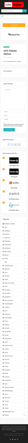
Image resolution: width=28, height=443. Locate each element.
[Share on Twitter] (12, 144)
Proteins (7, 349)
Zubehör (7, 415)
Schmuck (7, 359)
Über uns (6, 433)
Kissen (6, 321)
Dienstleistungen (9, 265)
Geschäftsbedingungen (19, 433)
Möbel (6, 342)
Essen (6, 272)
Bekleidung (10, 57)
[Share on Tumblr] (19, 144)
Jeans (6, 310)
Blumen (6, 255)
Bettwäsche (7, 248)
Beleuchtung (8, 244)
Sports (6, 394)
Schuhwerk (7, 370)
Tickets (6, 404)
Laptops (7, 335)
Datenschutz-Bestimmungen (11, 435)
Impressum (20, 435)
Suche (24, 10)
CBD (6, 262)
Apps (6, 227)
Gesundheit (7, 293)
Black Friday (8, 251)
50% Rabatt (14, 176)
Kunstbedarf (8, 331)
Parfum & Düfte (9, 345)
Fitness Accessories (9, 283)
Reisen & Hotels (9, 356)
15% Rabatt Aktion (14, 199)
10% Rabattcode (14, 165)
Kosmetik (7, 328)
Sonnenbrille (8, 380)
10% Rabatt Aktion (14, 210)
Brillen (6, 258)
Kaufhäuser (7, 314)
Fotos (6, 286)
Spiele (6, 384)
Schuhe (6, 366)
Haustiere (7, 307)
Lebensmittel (8, 338)
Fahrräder (7, 276)
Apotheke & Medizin (10, 223)
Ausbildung (7, 230)
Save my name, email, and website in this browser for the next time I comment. (13, 125)
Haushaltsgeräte (9, 303)
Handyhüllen (8, 297)
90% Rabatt (14, 188)
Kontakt (11, 433)
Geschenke (7, 290)
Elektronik (7, 269)
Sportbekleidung (9, 390)
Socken (6, 373)
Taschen (7, 401)
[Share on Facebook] (9, 144)
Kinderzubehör (8, 317)
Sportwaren (7, 397)
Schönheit (7, 363)
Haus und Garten (9, 300)
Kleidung (7, 324)
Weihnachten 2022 (9, 411)
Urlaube (6, 408)
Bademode (7, 237)
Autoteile (7, 234)
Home (5, 57)
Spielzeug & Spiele (9, 387)
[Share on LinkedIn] (16, 144)
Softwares (7, 377)
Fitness (6, 279)
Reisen (6, 352)
